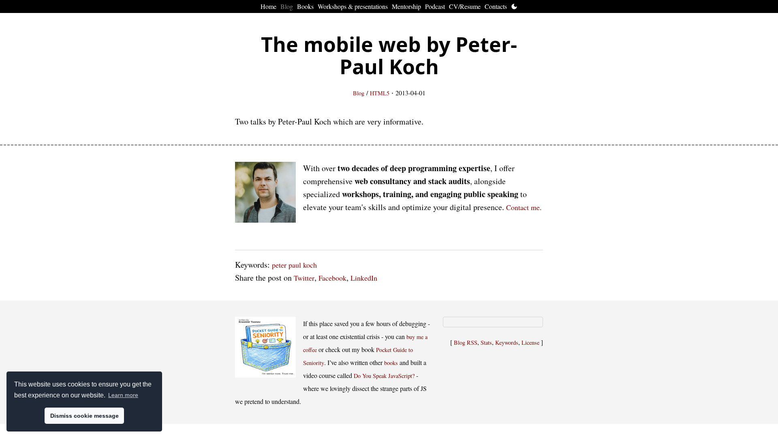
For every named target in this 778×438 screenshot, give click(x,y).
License (530, 342)
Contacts (496, 6)
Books (305, 6)
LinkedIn (364, 278)
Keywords (506, 342)
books (391, 363)
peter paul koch (294, 265)
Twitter (304, 278)
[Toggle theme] (514, 6)
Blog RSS (465, 342)
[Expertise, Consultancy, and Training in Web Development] (265, 194)
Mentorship (406, 6)
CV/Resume (465, 6)
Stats (486, 342)
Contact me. (524, 207)
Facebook (332, 278)
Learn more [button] (123, 395)
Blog (286, 6)
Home (268, 6)
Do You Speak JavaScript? (384, 376)
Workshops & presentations (353, 6)
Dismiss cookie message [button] (84, 415)
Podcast (435, 6)
